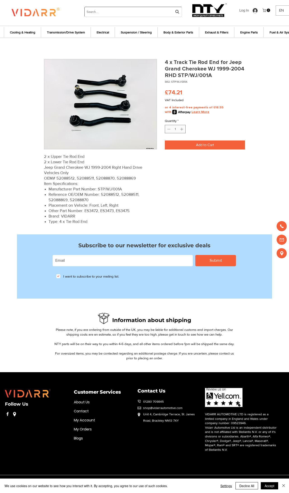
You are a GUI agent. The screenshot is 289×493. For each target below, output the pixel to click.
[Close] (283, 485)
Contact (81, 411)
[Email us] (282, 240)
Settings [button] (226, 486)
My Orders (83, 429)
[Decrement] (168, 129)
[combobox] (133, 12)
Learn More (200, 112)
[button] (267, 10)
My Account (84, 420)
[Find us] (282, 253)
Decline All (246, 486)
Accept (269, 486)
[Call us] (282, 226)
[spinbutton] (175, 129)
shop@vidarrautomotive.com (162, 408)
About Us (82, 402)
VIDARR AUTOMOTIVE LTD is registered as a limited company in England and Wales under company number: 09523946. (236, 418)
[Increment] (182, 129)
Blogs (78, 438)
